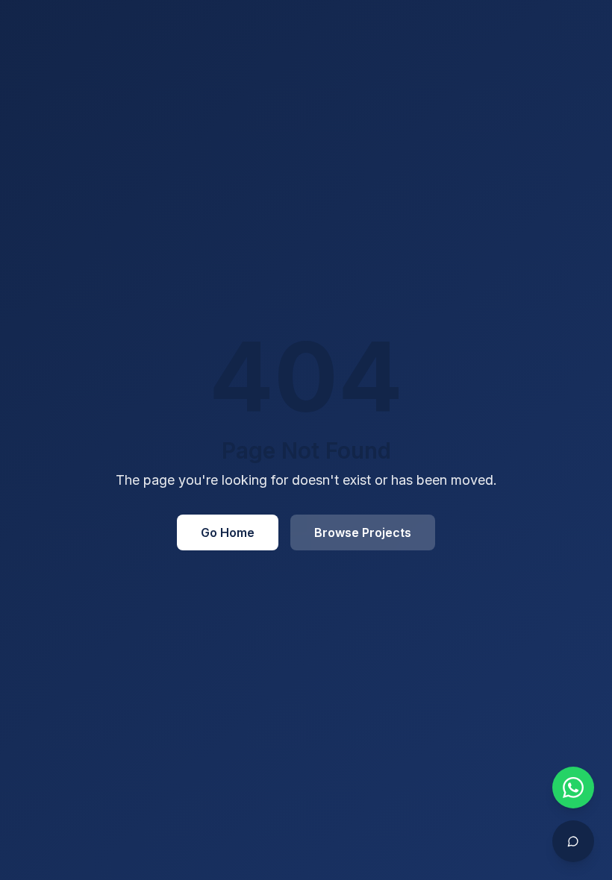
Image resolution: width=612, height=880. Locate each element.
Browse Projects (362, 532)
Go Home (228, 532)
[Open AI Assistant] (573, 841)
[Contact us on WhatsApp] (573, 787)
